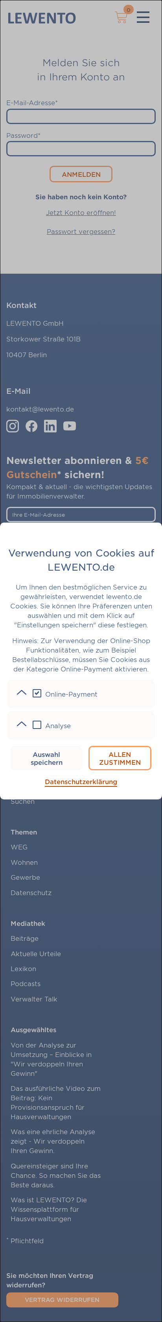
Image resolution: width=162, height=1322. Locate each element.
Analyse (58, 725)
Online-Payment (71, 694)
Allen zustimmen (120, 758)
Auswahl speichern (47, 758)
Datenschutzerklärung (81, 781)
